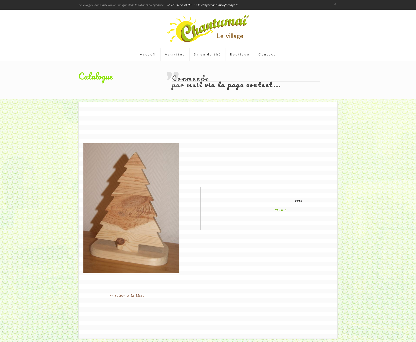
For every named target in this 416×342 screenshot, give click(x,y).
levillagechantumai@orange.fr (218, 5)
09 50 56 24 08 (181, 5)
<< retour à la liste (127, 295)
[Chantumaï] (208, 29)
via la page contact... (243, 84)
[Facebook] (335, 5)
